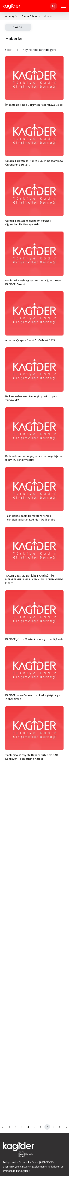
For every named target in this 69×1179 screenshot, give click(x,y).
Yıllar (8, 50)
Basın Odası (29, 16)
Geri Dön (18, 27)
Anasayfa (11, 16)
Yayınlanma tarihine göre (39, 50)
